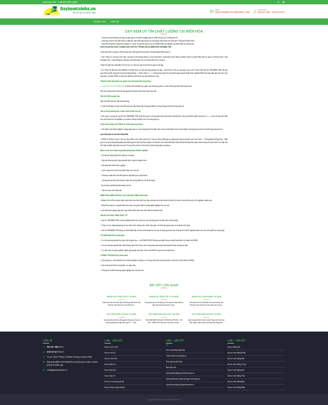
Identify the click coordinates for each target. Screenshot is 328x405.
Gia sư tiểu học (133, 365)
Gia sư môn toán (133, 347)
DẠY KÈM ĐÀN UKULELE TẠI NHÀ (164, 314)
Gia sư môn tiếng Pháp (256, 353)
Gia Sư (150, 73)
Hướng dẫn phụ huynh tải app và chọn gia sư (195, 379)
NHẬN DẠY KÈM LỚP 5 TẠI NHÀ (164, 296)
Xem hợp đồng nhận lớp (195, 350)
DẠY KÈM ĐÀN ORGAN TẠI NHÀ (206, 314)
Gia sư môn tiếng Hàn (256, 359)
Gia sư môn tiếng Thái (256, 376)
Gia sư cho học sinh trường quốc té (133, 382)
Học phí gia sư (195, 356)
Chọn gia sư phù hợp (195, 362)
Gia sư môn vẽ (133, 376)
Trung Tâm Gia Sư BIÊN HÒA (113, 86)
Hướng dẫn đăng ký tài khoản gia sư (195, 374)
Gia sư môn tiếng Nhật (256, 388)
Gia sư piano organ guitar (133, 388)
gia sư (208, 116)
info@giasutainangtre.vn (57, 370)
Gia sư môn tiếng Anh (256, 347)
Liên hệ (115, 22)
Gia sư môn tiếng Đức (256, 370)
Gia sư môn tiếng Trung (256, 365)
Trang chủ (100, 22)
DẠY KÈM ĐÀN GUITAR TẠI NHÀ (121, 314)
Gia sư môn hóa (133, 359)
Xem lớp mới (195, 368)
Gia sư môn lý (133, 353)
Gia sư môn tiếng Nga (195, 385)
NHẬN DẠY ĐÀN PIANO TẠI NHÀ (206, 296)
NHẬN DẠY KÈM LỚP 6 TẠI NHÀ (121, 296)
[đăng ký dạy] (69, 11)
